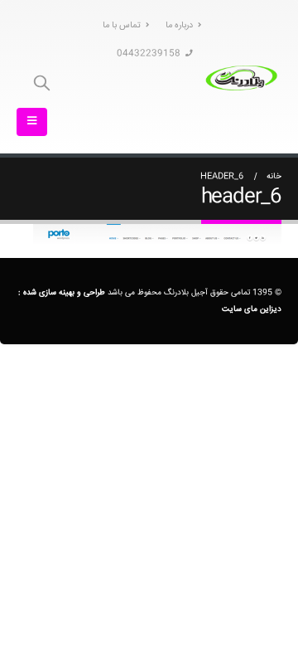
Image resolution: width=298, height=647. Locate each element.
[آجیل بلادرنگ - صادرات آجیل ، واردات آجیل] (241, 77)
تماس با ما (122, 25)
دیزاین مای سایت (251, 309)
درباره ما (179, 25)
